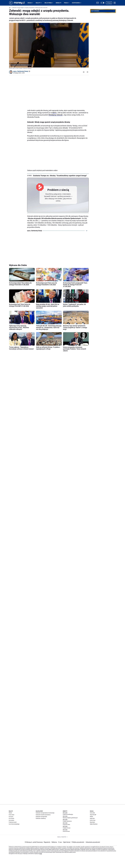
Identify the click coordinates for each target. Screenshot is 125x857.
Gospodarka (76, 2)
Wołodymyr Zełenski (56, 115)
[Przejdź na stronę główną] (11, 4)
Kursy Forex (92, 820)
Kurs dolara (11, 820)
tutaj (41, 853)
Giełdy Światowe (93, 824)
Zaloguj (109, 2)
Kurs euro (11, 816)
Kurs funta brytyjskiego (14, 824)
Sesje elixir (92, 818)
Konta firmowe (66, 831)
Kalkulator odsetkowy (41, 818)
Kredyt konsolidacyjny (68, 814)
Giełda (30, 2)
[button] (102, 3)
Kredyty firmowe (66, 828)
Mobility (58, 2)
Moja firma (48, 2)
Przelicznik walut (12, 822)
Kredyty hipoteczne (67, 821)
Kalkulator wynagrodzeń (41, 816)
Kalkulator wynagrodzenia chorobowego (45, 812)
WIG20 (91, 816)
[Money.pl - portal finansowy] (21, 2)
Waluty (38, 2)
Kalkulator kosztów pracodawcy (43, 814)
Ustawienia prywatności (92, 842)
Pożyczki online (66, 824)
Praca (66, 2)
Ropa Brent (92, 822)
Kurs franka (11, 818)
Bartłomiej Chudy (22, 71)
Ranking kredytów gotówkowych (70, 817)
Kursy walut (11, 814)
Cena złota (92, 812)
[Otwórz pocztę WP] (97, 2)
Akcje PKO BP (93, 814)
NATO (54, 113)
